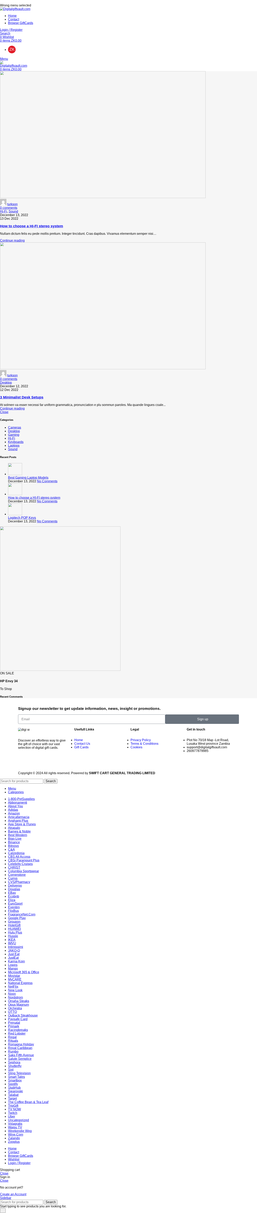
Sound (13, 211)
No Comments (47, 481)
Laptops (13, 445)
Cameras (14, 427)
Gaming (13, 434)
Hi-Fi (3, 211)
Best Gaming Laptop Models (28, 477)
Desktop (6, 382)
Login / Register (19, 1163)
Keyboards (15, 442)
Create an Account (13, 1194)
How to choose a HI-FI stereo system (31, 226)
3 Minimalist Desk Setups (21, 397)
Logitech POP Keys (22, 517)
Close (4, 412)
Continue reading (12, 240)
